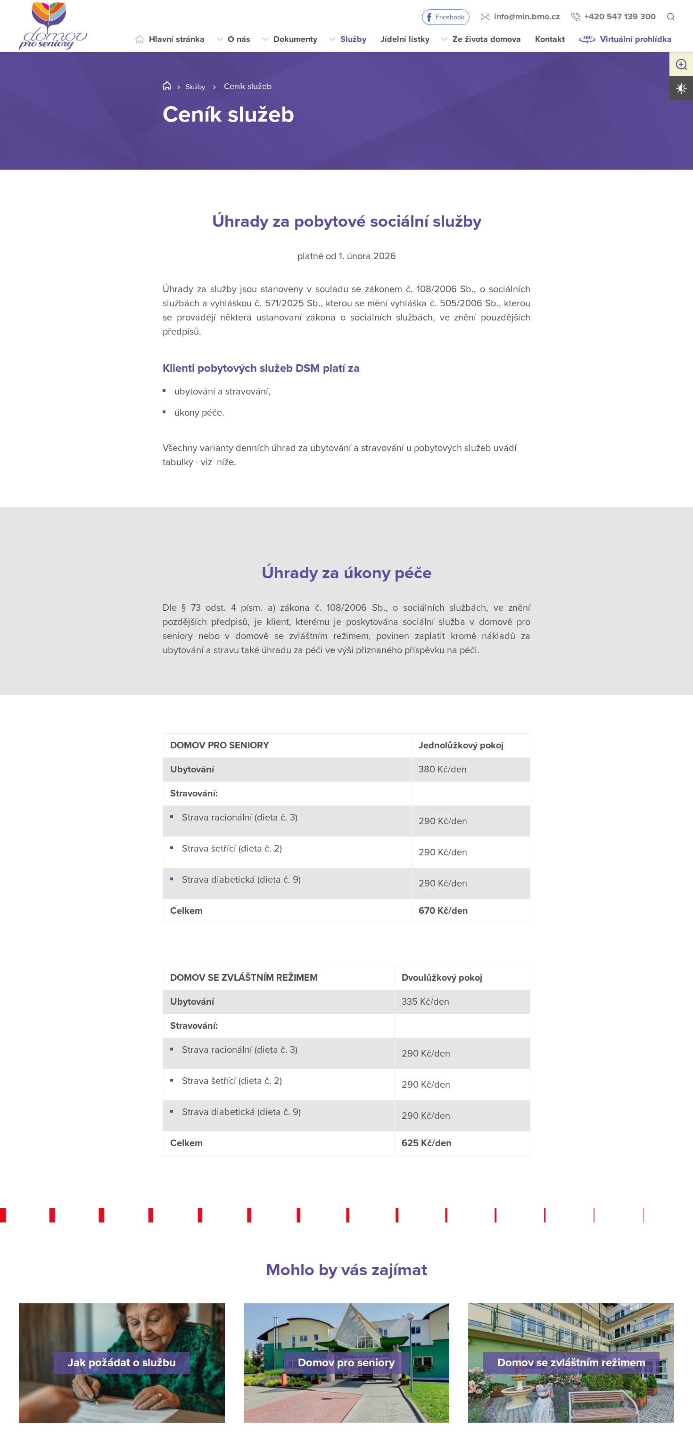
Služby (353, 39)
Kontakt (550, 39)
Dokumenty (295, 39)
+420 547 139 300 (618, 16)
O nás (239, 39)
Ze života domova (487, 39)
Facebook (448, 17)
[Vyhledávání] (670, 17)
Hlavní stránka (177, 39)
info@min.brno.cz (526, 16)
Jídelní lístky (404, 39)
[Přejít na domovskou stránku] (53, 25)
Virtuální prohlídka (636, 39)
